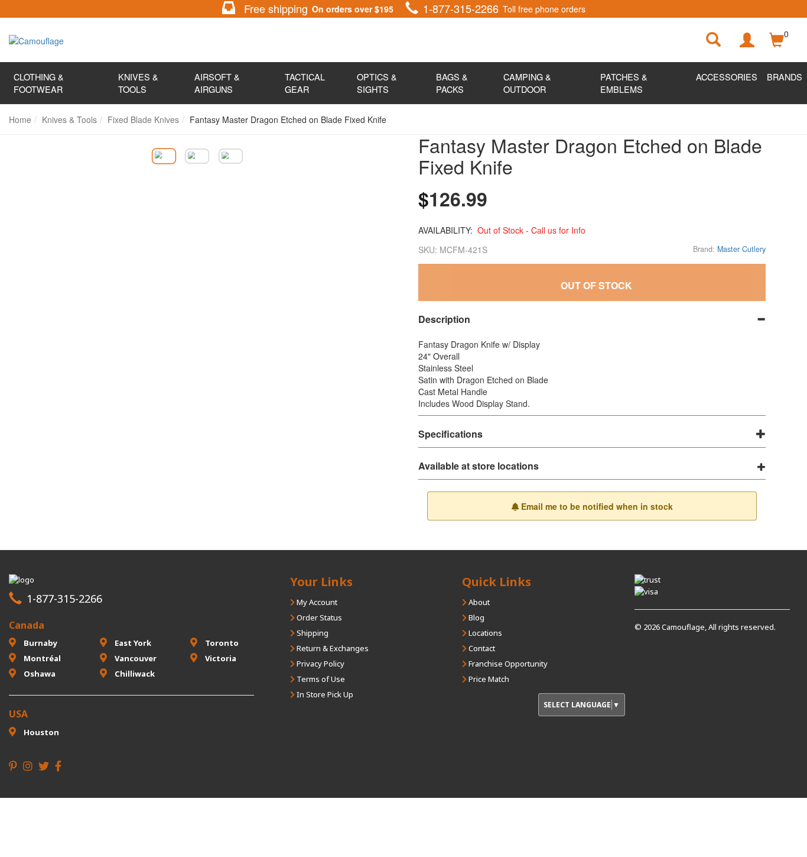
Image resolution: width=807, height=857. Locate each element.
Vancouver (135, 658)
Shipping (311, 633)
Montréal (41, 658)
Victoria (219, 658)
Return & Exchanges (332, 648)
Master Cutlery (741, 249)
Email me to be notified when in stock (596, 506)
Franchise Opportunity (507, 663)
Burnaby (39, 643)
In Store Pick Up (324, 694)
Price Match (488, 679)
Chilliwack (134, 673)
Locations (484, 633)
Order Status (318, 617)
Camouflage (683, 627)
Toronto (221, 643)
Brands (784, 76)
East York (132, 643)
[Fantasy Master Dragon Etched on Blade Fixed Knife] (163, 156)
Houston (40, 732)
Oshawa (39, 673)
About (478, 602)
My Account (316, 602)
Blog (475, 617)
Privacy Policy (319, 663)
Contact (481, 648)
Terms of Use (320, 679)
